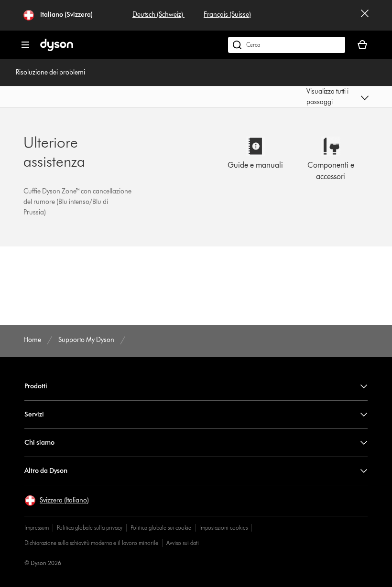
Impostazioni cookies (223, 527)
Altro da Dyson (45, 471)
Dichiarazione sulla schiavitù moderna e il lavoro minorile (91, 542)
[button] (337, 96)
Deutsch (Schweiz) (158, 15)
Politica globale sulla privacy (89, 527)
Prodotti (35, 386)
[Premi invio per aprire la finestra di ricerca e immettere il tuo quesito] (286, 45)
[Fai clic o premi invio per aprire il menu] (25, 45)
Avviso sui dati (182, 542)
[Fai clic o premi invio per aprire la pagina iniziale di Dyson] (56, 49)
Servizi (34, 414)
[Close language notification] (365, 15)
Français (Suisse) (227, 15)
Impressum (36, 527)
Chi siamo (39, 442)
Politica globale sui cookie (161, 527)
